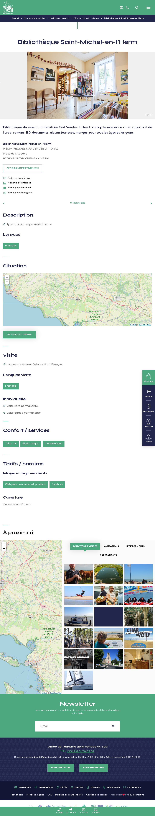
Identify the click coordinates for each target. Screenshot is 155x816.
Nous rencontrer (93, 768)
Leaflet (133, 325)
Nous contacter (60, 768)
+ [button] (7, 277)
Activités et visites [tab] (85, 546)
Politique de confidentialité (69, 795)
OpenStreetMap (145, 325)
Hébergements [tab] (135, 546)
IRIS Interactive (136, 795)
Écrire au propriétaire (19, 178)
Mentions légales (35, 795)
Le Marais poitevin (59, 19)
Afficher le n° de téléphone (23, 168)
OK (112, 726)
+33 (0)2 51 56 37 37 (80, 750)
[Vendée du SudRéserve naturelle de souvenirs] (8, 7)
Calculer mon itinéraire (19, 334)
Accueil (15, 19)
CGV (50, 795)
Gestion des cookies (96, 795)
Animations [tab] (111, 546)
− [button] (7, 282)
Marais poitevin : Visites (86, 19)
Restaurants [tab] (108, 555)
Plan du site (17, 795)
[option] (77, 85)
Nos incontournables (34, 19)
